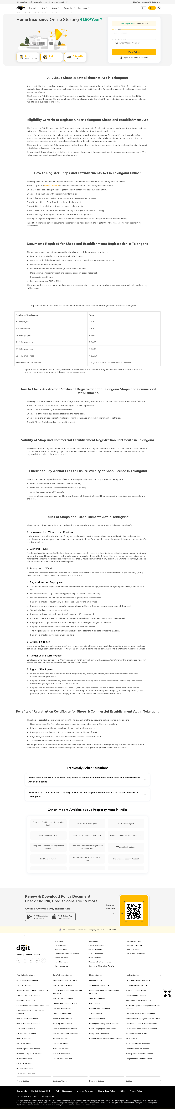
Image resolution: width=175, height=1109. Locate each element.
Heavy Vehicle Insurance (99, 1034)
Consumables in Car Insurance (28, 995)
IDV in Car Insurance (25, 1064)
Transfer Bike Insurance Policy (65, 1003)
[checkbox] (121, 58)
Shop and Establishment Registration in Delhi (48, 847)
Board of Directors (134, 945)
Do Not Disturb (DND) (41, 1091)
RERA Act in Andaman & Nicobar (87, 835)
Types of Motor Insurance (99, 985)
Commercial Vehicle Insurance (67, 954)
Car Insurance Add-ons (26, 1074)
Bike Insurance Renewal (62, 985)
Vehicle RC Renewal (97, 998)
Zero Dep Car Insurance (26, 1029)
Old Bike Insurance (60, 1044)
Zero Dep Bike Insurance (62, 1023)
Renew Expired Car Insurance (28, 1049)
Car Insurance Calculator (26, 1034)
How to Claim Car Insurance (27, 1018)
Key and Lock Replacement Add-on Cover (33, 1005)
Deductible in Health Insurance (138, 980)
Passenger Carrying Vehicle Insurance (104, 1023)
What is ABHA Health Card (136, 1034)
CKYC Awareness (96, 954)
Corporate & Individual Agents (101, 966)
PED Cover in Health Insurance (138, 1044)
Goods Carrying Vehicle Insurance (102, 1029)
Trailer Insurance (95, 1013)
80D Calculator (131, 1039)
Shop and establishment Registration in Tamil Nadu (87, 847)
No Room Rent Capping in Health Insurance (143, 1018)
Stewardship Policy (106, 1091)
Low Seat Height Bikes (62, 1008)
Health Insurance (62, 958)
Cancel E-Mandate (96, 945)
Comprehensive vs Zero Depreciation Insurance (104, 991)
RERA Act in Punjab (48, 859)
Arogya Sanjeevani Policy (136, 990)
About (19, 955)
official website (51, 185)
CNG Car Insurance (24, 985)
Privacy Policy (136, 1091)
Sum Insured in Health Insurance (138, 1000)
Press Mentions (95, 958)
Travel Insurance (61, 962)
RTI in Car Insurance (24, 1059)
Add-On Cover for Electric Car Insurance (32, 990)
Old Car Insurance (24, 1044)
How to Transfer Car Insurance (28, 1023)
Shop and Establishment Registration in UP (48, 823)
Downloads (22, 1091)
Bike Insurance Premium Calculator (66, 1034)
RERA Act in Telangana (87, 823)
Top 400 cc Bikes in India (62, 1013)
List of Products (95, 949)
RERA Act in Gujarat (126, 823)
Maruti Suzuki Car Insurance (27, 980)
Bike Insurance (61, 949)
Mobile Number (120, 39)
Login (153, 8)
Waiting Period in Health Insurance (139, 1054)
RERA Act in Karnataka (48, 835)
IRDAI (122, 1091)
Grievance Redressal (24, 2)
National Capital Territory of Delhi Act (126, 835)
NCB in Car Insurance (25, 1069)
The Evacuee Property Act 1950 (126, 859)
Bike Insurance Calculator (63, 998)
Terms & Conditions (140, 57)
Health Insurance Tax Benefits (137, 1049)
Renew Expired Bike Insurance (65, 1029)
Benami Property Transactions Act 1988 (87, 858)
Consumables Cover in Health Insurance (141, 1023)
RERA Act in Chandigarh (126, 847)
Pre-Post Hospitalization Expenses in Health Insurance (143, 1006)
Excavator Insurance (97, 1018)
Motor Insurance (95, 980)
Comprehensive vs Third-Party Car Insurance (30, 1011)
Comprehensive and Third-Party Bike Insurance (67, 991)
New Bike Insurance (61, 1039)
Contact (28, 955)
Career (37, 955)
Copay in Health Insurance (136, 995)
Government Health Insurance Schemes (141, 1029)
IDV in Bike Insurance (61, 1049)
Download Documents (136, 954)
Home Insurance (61, 966)
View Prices (134, 52)
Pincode (118, 29)
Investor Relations (40, 2)
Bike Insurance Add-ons (62, 1059)
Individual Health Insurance (136, 985)
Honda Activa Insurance (62, 1018)
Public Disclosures (134, 949)
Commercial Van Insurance (99, 1008)
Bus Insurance (94, 1003)
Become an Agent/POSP (58, 2)
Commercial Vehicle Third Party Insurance (105, 1039)
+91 (117, 42)
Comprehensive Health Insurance (139, 1059)
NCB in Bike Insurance (61, 1054)
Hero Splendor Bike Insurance (65, 980)
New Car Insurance (24, 1039)
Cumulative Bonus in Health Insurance (140, 1013)
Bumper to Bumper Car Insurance (30, 1054)
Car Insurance (60, 945)
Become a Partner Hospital (100, 962)
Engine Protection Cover (26, 1000)
